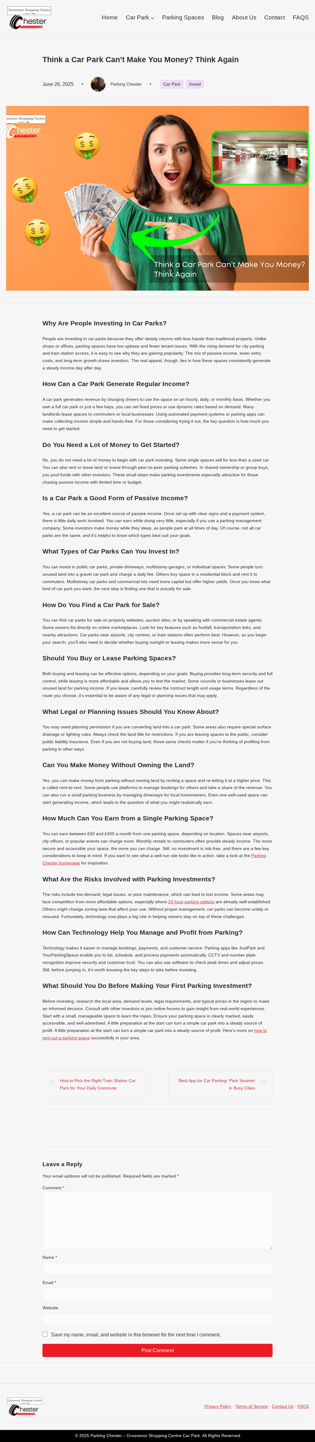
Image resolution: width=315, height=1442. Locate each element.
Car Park (172, 84)
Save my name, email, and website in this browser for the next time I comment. (136, 1334)
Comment (53, 1187)
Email (49, 1282)
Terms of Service (251, 1406)
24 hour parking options (191, 901)
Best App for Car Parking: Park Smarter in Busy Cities (217, 1084)
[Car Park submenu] (152, 18)
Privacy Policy (218, 1406)
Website (50, 1307)
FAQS (303, 1406)
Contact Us (282, 1406)
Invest (195, 84)
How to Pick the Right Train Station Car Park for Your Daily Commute (98, 1084)
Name (49, 1257)
